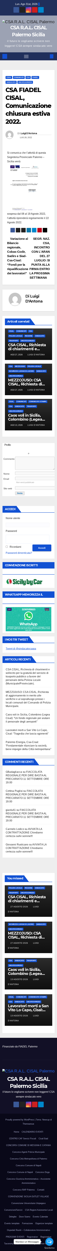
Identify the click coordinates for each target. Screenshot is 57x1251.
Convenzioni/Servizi (13, 1210)
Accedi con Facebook (45, 448)
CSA (28, 77)
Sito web (7, 488)
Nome (6, 473)
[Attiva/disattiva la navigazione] (26, 56)
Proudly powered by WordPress (20, 1119)
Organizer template (44, 1223)
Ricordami (15, 546)
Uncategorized (25, 82)
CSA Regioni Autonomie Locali (39, 1210)
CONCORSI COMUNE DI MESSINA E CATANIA (28, 1145)
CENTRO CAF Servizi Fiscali (22, 1138)
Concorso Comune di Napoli (28, 1165)
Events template (11, 1223)
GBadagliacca (14, 772)
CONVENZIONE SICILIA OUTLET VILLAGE (28, 1196)
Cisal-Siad (43, 1138)
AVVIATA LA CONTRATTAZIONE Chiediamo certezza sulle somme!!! (24, 832)
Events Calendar (40, 1216)
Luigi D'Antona (29, 133)
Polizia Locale (15, 336)
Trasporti (13, 341)
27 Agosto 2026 (19, 907)
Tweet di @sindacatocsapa (21, 648)
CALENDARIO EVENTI (32, 1132)
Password (11, 531)
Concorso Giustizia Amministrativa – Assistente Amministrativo (28, 1181)
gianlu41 (11, 810)
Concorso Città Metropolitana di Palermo (28, 1159)
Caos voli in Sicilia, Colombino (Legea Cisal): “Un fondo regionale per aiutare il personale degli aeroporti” (28, 718)
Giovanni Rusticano (17, 844)
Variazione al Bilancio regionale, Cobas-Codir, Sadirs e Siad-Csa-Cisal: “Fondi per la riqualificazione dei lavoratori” (17, 256)
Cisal (8, 77)
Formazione (27, 1223)
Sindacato (11, 82)
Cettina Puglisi (14, 791)
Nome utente (13, 518)
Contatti (40, 1190)
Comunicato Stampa (37, 401)
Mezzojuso (20, 366)
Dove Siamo (24, 1216)
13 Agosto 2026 (19, 979)
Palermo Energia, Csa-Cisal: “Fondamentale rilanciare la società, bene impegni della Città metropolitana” (28, 746)
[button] (46, 56)
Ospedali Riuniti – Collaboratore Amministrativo (28, 1230)
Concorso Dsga (42, 1172)
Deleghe (12, 1216)
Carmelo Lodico (15, 829)
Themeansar (28, 1124)
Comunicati (19, 77)
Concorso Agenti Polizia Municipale (28, 1152)
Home (16, 1132)
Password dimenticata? (19, 553)
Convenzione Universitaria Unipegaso (28, 1203)
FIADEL (35, 77)
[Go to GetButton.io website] (49, 1248)
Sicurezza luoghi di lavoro (21, 371)
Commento (9, 459)
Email (6, 479)
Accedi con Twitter (16, 448)
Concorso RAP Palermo (24, 1190)
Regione (28, 336)
